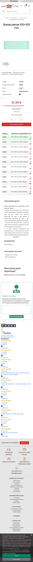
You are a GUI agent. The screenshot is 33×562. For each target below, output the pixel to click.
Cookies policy (24, 548)
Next (7, 338)
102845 (21, 81)
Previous (3, 338)
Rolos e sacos (23, 18)
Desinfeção (14, 18)
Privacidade (5, 550)
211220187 (15, 1)
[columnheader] (6, 133)
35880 (21, 85)
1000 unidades (23, 91)
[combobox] (20, 1)
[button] (22, 1)
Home (6, 18)
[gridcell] (6, 137)
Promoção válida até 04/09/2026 (14, 106)
